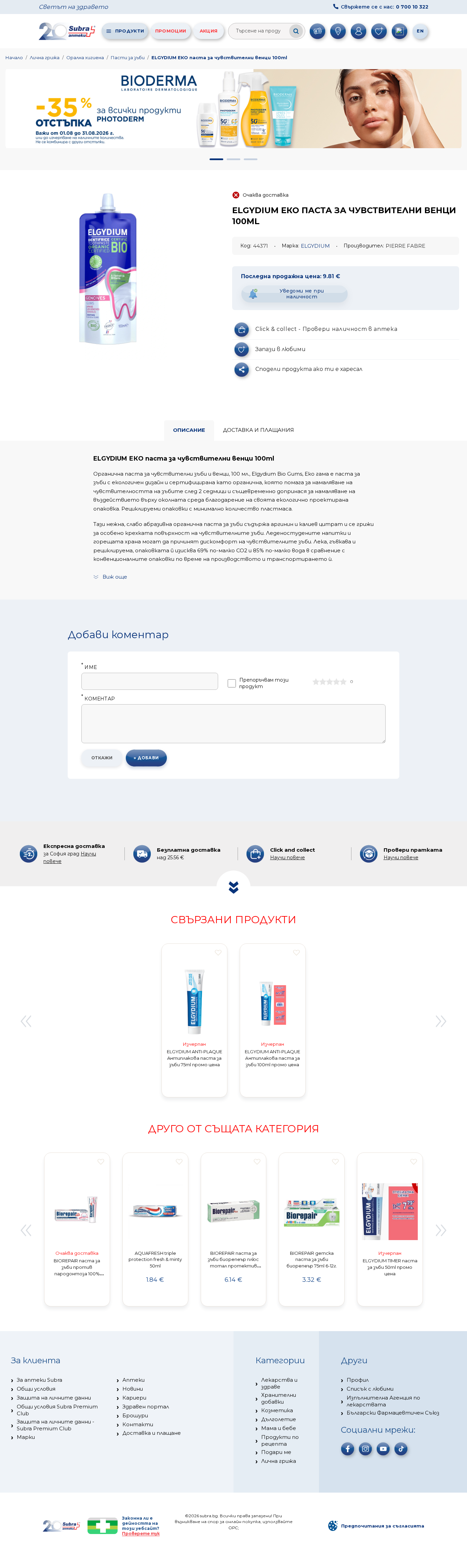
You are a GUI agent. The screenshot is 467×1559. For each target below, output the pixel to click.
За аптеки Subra (39, 1380)
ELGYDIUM (315, 246)
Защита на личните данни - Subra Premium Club (55, 1425)
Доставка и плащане (151, 1433)
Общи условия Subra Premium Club (57, 1410)
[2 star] (322, 681)
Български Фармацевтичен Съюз (393, 1412)
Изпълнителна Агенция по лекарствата (383, 1401)
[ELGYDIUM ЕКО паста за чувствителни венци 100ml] (108, 271)
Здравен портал (145, 1406)
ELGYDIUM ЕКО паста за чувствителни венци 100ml (219, 57)
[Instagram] (365, 1449)
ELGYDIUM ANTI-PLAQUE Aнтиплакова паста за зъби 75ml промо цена (194, 1058)
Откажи (102, 757)
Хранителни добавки (278, 1398)
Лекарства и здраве (279, 1383)
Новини (132, 1389)
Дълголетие (278, 1419)
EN (420, 31)
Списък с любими (370, 1389)
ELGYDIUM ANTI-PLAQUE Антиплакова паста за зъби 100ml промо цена (272, 1058)
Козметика (277, 1410)
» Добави (146, 757)
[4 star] (336, 681)
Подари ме (276, 1452)
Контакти (137, 1424)
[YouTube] (383, 1449)
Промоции (170, 31)
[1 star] (315, 681)
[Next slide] (441, 1021)
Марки (26, 1437)
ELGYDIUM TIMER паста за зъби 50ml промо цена (390, 1267)
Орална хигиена (85, 57)
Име (89, 667)
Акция (209, 31)
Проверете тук (141, 1533)
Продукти (129, 31)
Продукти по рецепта (280, 1440)
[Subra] (68, 31)
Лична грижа (44, 57)
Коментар (98, 699)
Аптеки (133, 1380)
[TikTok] (401, 1449)
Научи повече (287, 857)
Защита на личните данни (54, 1397)
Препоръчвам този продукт (264, 683)
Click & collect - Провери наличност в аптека (326, 329)
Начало (14, 57)
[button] (216, 159)
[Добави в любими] (218, 952)
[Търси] (296, 31)
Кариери (134, 1397)
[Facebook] (348, 1449)
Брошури (135, 1415)
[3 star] (329, 681)
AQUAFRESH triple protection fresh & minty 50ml (155, 1259)
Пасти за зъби (128, 57)
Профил (358, 1380)
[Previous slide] (25, 1021)
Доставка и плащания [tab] (258, 430)
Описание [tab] (189, 430)
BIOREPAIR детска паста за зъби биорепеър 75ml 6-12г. (311, 1259)
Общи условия (36, 1389)
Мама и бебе (278, 1428)
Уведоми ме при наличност (302, 294)
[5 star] (343, 681)
